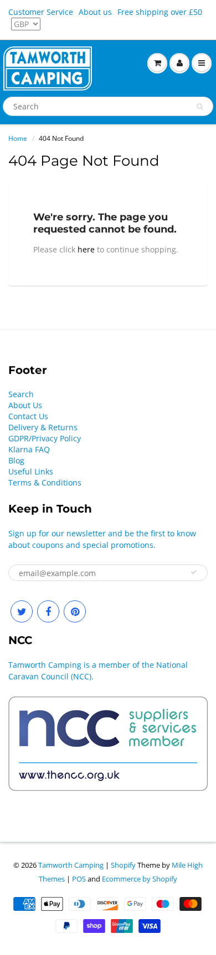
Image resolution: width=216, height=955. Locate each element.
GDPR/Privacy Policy (44, 438)
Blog (16, 460)
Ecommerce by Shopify (139, 879)
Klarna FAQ (29, 449)
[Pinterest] (75, 611)
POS (79, 879)
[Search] (199, 106)
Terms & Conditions (44, 482)
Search (21, 394)
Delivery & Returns (43, 427)
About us (95, 12)
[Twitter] (22, 611)
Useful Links (30, 471)
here (86, 249)
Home (17, 138)
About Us (25, 405)
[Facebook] (48, 611)
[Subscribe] (194, 572)
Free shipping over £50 (159, 12)
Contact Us (28, 416)
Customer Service (40, 12)
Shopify (123, 865)
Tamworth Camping (71, 865)
